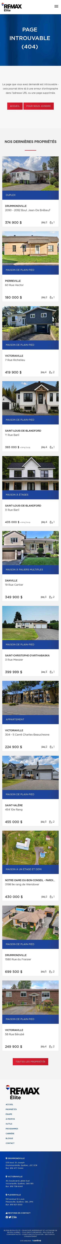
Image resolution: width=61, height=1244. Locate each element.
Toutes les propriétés (31, 1062)
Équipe (9, 1114)
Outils (9, 1124)
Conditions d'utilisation (32, 1234)
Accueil (15, 106)
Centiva (36, 1240)
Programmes (12, 1129)
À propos (10, 1119)
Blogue (9, 1138)
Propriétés (11, 1109)
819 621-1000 (16, 1205)
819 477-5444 (16, 1168)
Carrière (10, 1133)
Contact (10, 1143)
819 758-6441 (16, 1186)
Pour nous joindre (38, 106)
